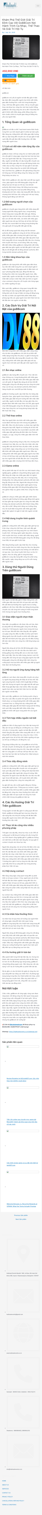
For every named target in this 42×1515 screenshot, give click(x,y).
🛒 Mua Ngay (9, 76)
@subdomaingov (16, 1024)
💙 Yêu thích (9, 81)
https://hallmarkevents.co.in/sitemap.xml (23, 1031)
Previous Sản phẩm (21, 1215)
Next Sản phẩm (21, 1219)
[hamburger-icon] (38, 5)
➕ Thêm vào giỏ (26, 76)
